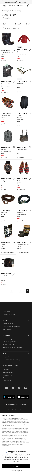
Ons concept (7, 311)
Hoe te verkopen (8, 339)
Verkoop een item (9, 345)
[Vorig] (11, 291)
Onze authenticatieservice (11, 326)
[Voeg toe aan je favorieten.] (14, 50)
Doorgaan (16, 466)
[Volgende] (20, 291)
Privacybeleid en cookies (15, 410)
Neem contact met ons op (11, 360)
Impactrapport (7, 375)
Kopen (5, 320)
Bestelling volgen (8, 324)
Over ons (6, 369)
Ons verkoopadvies (9, 342)
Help (4, 353)
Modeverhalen (7, 381)
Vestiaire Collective (10, 366)
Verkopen (6, 335)
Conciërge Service (9, 314)
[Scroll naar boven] (27, 291)
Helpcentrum (7, 357)
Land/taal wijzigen (16, 471)
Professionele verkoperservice (13, 347)
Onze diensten (8, 308)
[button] (28, 5)
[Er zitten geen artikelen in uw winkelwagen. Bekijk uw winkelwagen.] (28, 5)
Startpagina (6, 11)
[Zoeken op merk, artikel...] (4, 5)
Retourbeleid (7, 329)
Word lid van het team (10, 378)
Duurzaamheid (8, 372)
